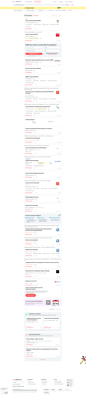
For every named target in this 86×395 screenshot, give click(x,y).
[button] (69, 380)
